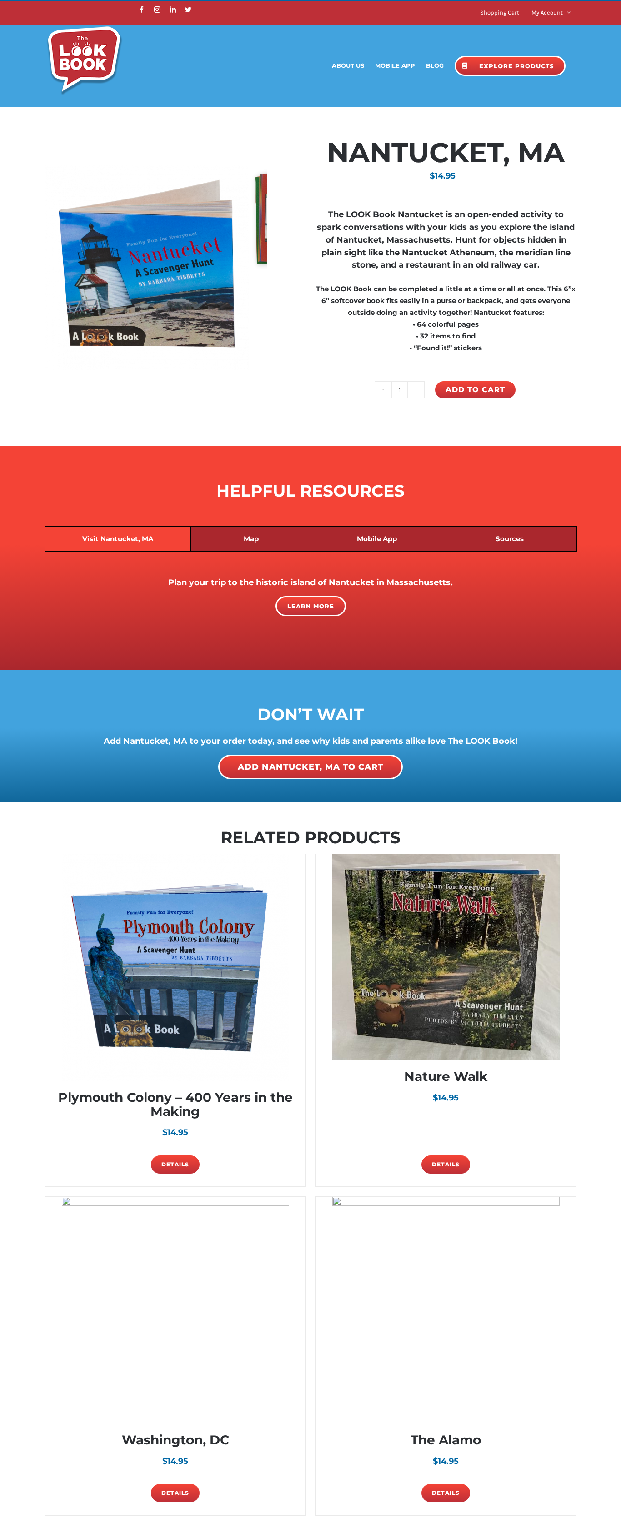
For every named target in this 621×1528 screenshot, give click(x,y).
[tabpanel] (310, 596)
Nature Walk (445, 1076)
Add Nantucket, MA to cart (310, 767)
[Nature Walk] (446, 957)
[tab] (118, 539)
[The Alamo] (446, 1310)
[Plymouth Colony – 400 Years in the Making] (175, 967)
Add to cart (475, 389)
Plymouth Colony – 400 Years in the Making (175, 1104)
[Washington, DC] (175, 1310)
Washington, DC (175, 1440)
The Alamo (446, 1440)
